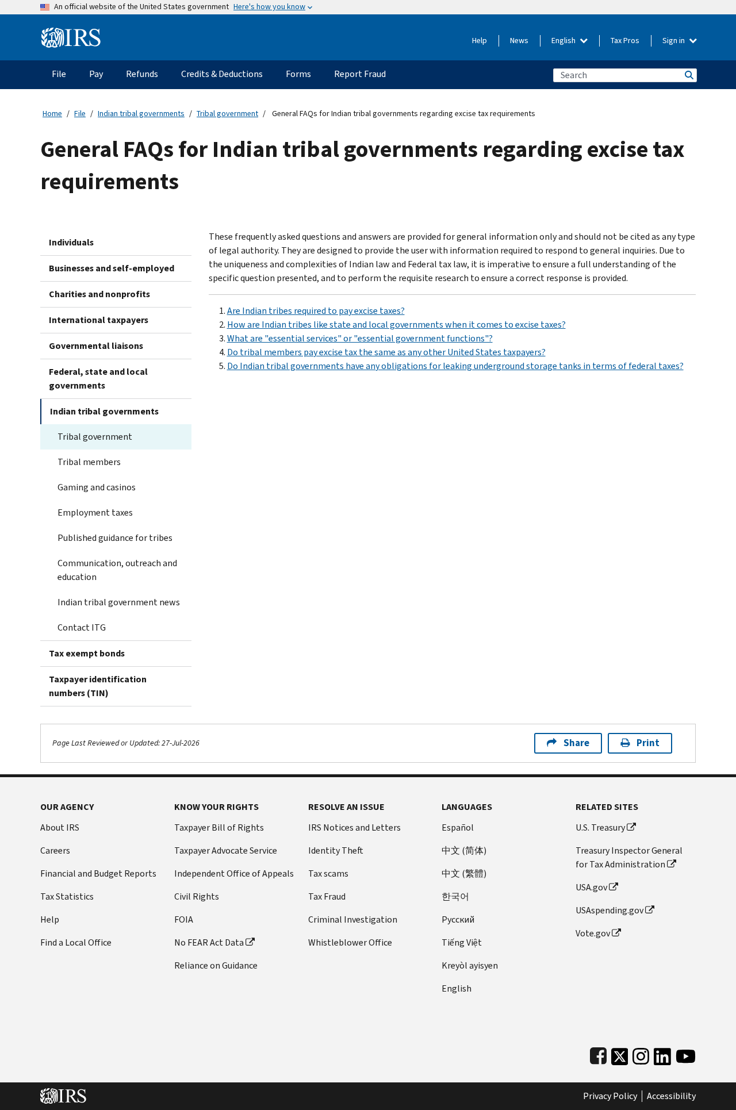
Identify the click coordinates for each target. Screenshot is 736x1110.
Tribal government (227, 113)
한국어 (455, 896)
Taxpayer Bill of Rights (219, 827)
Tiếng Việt (462, 942)
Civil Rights (196, 896)
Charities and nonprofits (99, 294)
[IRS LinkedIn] (662, 1054)
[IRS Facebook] (598, 1054)
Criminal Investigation (352, 919)
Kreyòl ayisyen (470, 965)
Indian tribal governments (141, 113)
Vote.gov (593, 933)
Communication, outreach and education (117, 570)
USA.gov (591, 887)
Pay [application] (96, 74)
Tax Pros (625, 40)
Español (458, 827)
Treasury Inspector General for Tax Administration (629, 857)
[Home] (71, 33)
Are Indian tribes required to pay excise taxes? (316, 311)
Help (479, 40)
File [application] (59, 74)
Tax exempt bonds (87, 653)
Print (648, 743)
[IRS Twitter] (619, 1054)
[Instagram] (640, 1054)
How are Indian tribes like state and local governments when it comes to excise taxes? (396, 324)
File (80, 113)
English (564, 40)
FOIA (183, 919)
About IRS (59, 827)
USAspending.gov (609, 910)
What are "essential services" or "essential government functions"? (360, 338)
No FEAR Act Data (209, 942)
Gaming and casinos (96, 487)
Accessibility (671, 1096)
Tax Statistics (67, 896)
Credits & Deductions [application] (222, 74)
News (519, 40)
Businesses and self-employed (111, 268)
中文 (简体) (464, 850)
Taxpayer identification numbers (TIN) (98, 686)
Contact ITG (81, 627)
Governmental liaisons (96, 346)
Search (688, 75)
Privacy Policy (610, 1096)
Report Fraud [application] (360, 74)
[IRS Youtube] (686, 1054)
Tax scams (328, 873)
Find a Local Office (76, 942)
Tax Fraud (327, 896)
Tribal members (89, 462)
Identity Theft (335, 850)
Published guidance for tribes (114, 538)
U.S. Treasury (600, 827)
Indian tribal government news (118, 602)
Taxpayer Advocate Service (225, 850)
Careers (55, 850)
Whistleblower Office (350, 942)
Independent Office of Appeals (234, 873)
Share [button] (576, 743)
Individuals (71, 242)
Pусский (458, 919)
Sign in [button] (674, 40)
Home (52, 113)
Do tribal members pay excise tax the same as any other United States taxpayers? (386, 352)
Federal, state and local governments (98, 378)
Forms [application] (298, 74)
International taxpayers (98, 320)
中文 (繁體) (464, 873)
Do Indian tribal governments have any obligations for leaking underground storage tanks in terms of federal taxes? (455, 366)
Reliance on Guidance (216, 965)
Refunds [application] (142, 74)
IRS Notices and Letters (354, 827)
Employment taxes (95, 512)
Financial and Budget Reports (98, 873)
